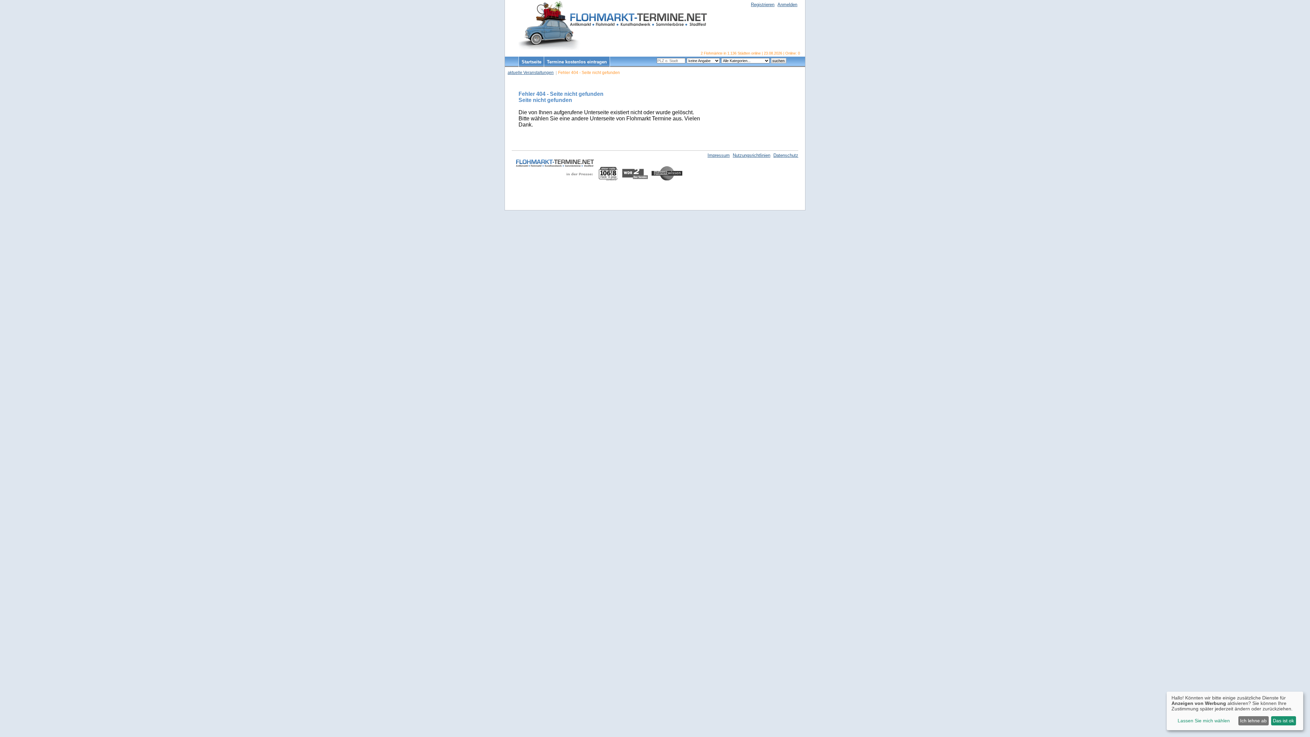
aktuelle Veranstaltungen (531, 72)
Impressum (719, 155)
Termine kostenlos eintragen (577, 61)
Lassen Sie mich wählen (1204, 720)
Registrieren (762, 4)
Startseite (531, 61)
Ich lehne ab (1253, 720)
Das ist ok (1283, 720)
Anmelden (787, 4)
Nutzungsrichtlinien (751, 155)
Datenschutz (785, 155)
